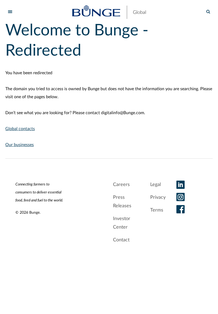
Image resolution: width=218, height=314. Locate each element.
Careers (121, 184)
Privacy (158, 197)
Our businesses (19, 145)
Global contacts (20, 129)
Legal (155, 184)
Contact (121, 240)
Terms (156, 210)
